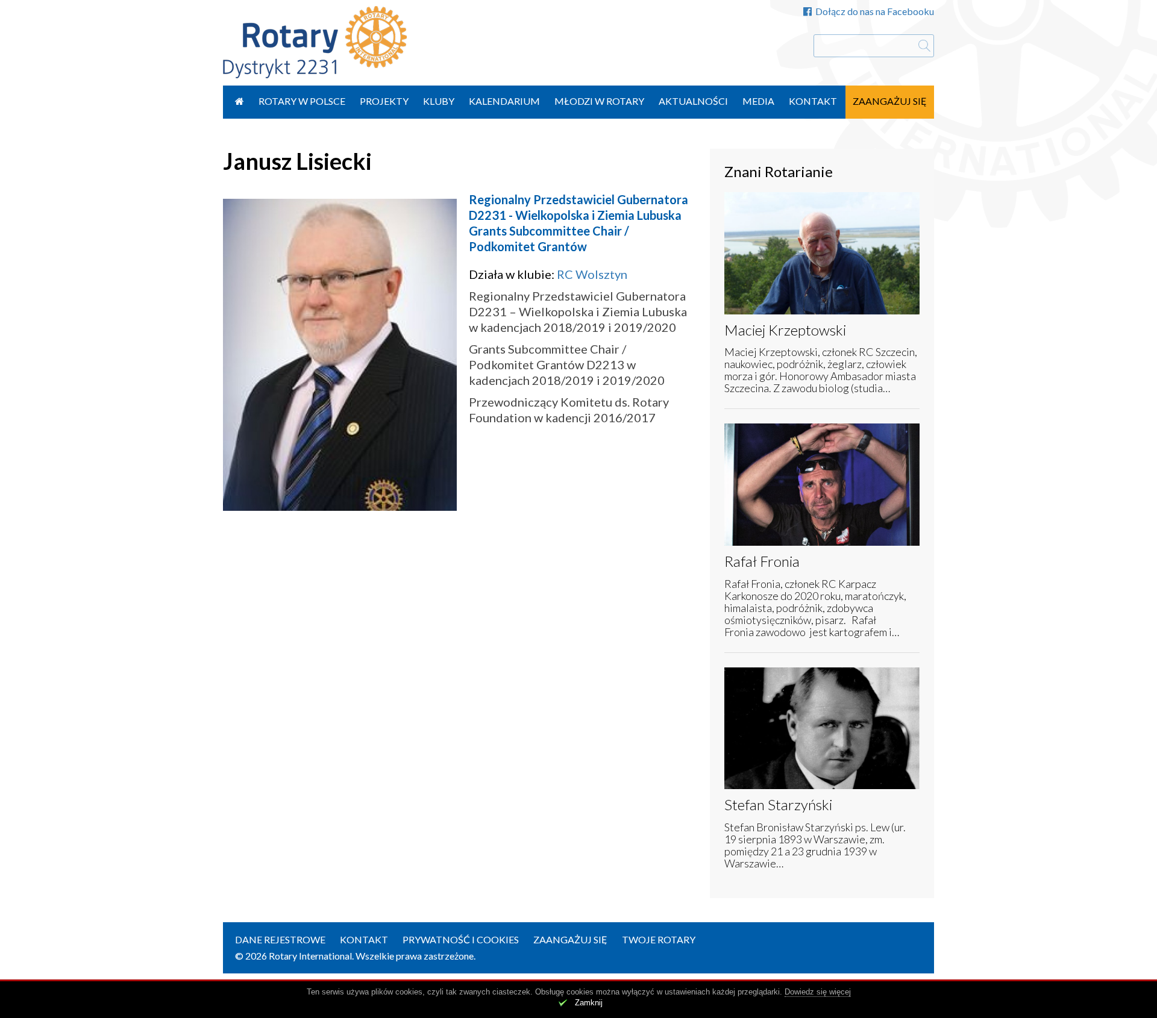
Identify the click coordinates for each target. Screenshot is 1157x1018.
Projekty (384, 101)
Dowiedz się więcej (818, 991)
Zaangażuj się (890, 101)
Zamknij (589, 1002)
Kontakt (813, 101)
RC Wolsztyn (592, 274)
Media (758, 101)
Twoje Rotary (658, 939)
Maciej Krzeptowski (785, 330)
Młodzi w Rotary (599, 101)
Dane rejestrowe (280, 939)
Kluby (438, 101)
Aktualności (693, 101)
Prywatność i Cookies (461, 939)
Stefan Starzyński (778, 804)
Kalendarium (504, 101)
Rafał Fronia (762, 561)
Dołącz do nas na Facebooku (874, 11)
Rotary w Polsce (302, 101)
